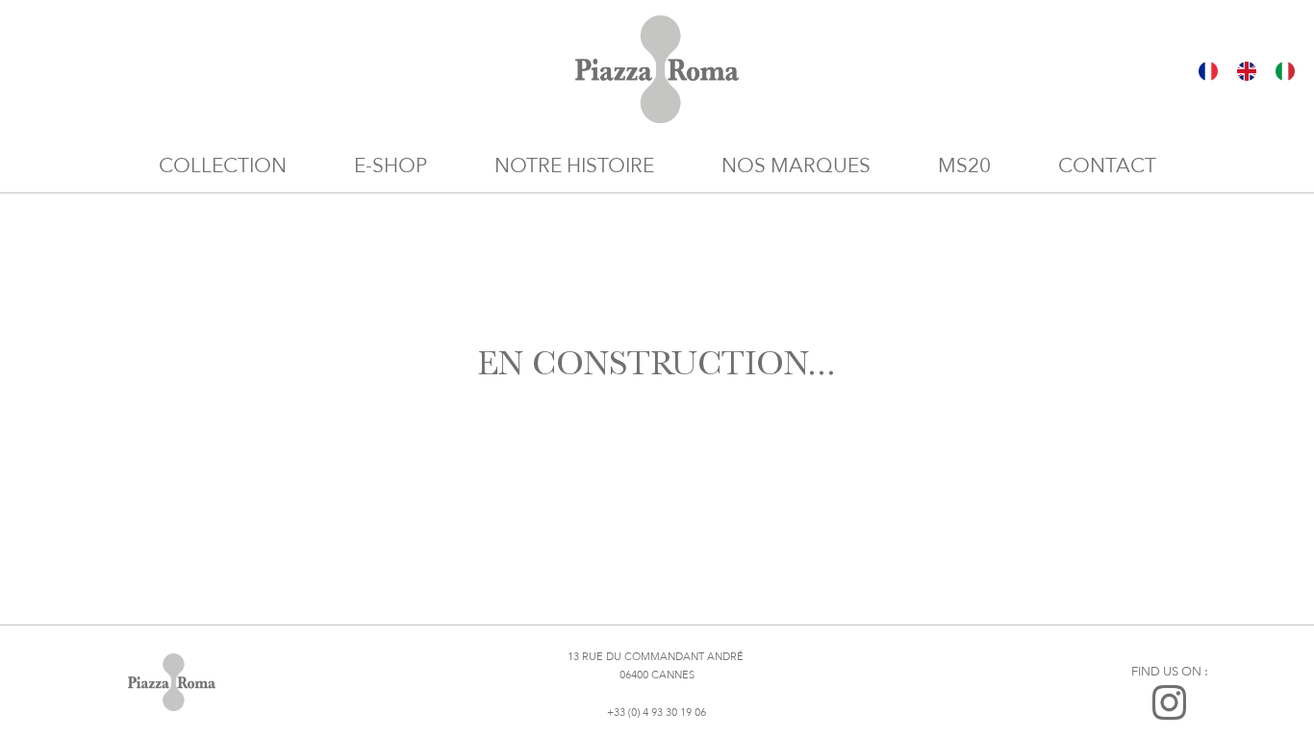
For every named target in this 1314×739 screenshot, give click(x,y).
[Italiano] (1285, 70)
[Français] (1208, 70)
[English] (1246, 70)
